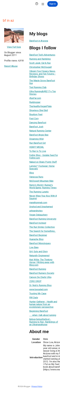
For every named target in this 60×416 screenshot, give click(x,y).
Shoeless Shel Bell (38, 110)
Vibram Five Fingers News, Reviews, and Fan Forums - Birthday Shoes (42, 74)
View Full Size (14, 47)
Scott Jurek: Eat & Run (40, 63)
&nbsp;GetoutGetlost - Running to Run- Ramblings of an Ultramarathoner (43, 322)
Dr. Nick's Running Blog (40, 285)
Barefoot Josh (36, 126)
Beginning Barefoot (38, 311)
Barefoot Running (37, 269)
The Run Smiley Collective (42, 227)
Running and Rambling (40, 59)
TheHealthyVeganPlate (40, 106)
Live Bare (34, 247)
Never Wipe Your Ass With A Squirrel (43, 197)
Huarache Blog (36, 239)
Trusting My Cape (37, 293)
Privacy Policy (37, 386)
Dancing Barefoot (37, 122)
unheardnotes (36, 210)
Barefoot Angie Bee (38, 135)
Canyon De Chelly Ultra (40, 277)
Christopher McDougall (40, 67)
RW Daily (33, 297)
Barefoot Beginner (38, 235)
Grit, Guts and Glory (38, 251)
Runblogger (34, 102)
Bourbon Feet (35, 114)
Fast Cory (34, 118)
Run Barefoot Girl (37, 143)
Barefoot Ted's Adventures (42, 55)
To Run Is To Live (37, 151)
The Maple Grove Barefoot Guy (42, 82)
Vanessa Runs (36, 177)
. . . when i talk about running (42, 315)
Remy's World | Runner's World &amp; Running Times (43, 186)
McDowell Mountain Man (41, 181)
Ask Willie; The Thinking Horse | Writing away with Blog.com (41, 262)
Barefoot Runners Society (41, 273)
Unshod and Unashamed (41, 206)
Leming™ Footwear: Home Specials (42, 167)
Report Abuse (11, 66)
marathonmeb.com (38, 202)
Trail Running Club (37, 87)
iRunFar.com (35, 98)
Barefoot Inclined (37, 223)
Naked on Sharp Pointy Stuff (43, 162)
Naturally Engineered (39, 255)
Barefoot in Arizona (38, 40)
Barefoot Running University (42, 219)
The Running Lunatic (39, 191)
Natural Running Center (40, 130)
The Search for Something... (42, 231)
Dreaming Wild (36, 139)
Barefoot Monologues (40, 243)
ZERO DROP (35, 281)
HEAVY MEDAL (36, 147)
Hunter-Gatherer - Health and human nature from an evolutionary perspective (43, 304)
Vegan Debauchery (38, 214)
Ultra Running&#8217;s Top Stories (42, 92)
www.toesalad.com (38, 289)
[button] (36, 4)
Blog (31, 172)
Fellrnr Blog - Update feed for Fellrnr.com (43, 156)
